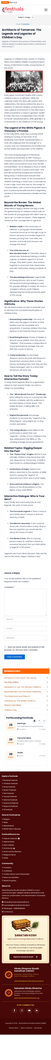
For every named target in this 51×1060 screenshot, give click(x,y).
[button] (39, 721)
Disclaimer (38, 1028)
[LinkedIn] (36, 1010)
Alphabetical (8, 826)
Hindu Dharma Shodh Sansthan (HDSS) (32, 1023)
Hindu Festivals (9, 787)
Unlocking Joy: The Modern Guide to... (20, 701)
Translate (25, 24)
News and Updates (11, 877)
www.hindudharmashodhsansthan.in (29, 981)
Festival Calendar (10, 838)
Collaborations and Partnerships (16, 874)
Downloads (8, 848)
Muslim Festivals (9, 790)
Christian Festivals (10, 783)
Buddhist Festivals (10, 780)
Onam (20, 752)
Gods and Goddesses (12, 851)
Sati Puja (21, 723)
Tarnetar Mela (24, 738)
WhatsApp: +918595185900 (14, 908)
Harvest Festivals (10, 796)
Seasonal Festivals (10, 803)
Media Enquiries (9, 880)
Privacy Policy (13, 1028)
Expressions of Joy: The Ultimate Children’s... (23, 687)
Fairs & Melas (8, 845)
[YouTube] (29, 1010)
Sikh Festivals (8, 793)
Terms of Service (26, 1028)
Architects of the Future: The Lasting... (20, 678)
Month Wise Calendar (12, 829)
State (5, 822)
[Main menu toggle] (46, 10)
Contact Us (8, 912)
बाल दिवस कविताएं (11, 682)
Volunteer (7, 867)
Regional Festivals (10, 806)
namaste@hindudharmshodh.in (17, 905)
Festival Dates (8, 842)
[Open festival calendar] (34, 721)
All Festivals (8, 809)
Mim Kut (13, 2)
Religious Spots (9, 855)
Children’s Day (10, 710)
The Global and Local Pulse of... (17, 696)
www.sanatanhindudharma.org (26, 998)
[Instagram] (22, 1010)
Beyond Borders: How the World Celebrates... (23, 691)
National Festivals (10, 800)
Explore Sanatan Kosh (23, 957)
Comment (9, 587)
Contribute (7, 871)
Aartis (5, 858)
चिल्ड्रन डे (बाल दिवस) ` (13, 705)
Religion (6, 819)
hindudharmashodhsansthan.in (16, 902)
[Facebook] (14, 1010)
